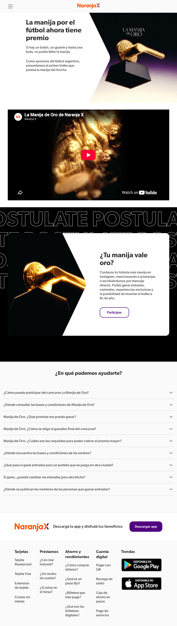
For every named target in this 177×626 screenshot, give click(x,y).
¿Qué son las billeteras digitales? (74, 611)
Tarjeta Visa (23, 574)
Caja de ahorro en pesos (103, 597)
